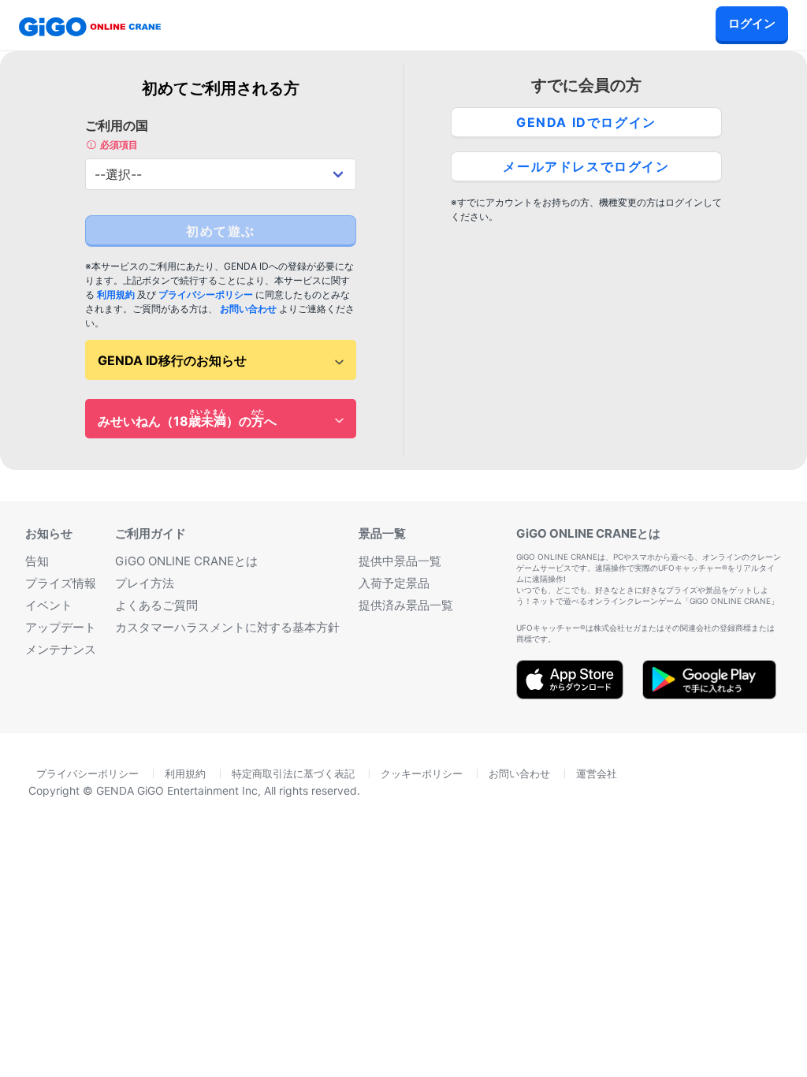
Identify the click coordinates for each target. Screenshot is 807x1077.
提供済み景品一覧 (406, 605)
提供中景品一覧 (400, 560)
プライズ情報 (60, 583)
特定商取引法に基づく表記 (293, 773)
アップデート (60, 627)
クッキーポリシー (422, 773)
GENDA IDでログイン (586, 122)
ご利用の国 (116, 134)
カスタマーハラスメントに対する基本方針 (227, 627)
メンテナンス (60, 649)
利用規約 (116, 294)
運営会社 (596, 773)
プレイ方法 (144, 583)
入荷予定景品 (394, 583)
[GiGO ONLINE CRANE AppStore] (569, 694)
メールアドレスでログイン (586, 166)
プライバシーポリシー (205, 294)
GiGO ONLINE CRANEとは (186, 560)
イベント (49, 605)
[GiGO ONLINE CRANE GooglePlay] (709, 694)
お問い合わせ (248, 309)
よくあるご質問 (156, 605)
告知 (37, 560)
